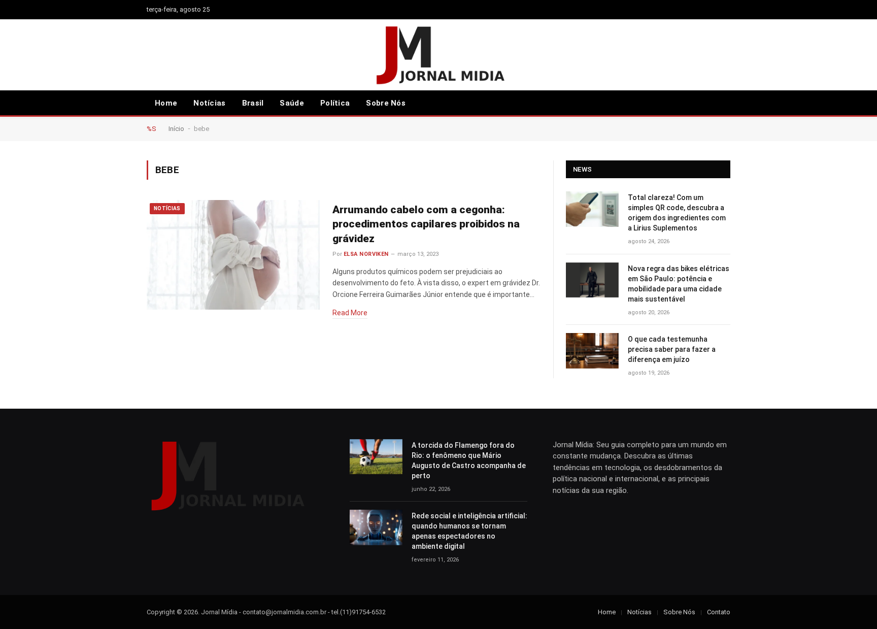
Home (166, 103)
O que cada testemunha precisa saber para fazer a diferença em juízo (672, 349)
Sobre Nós (386, 103)
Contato (718, 612)
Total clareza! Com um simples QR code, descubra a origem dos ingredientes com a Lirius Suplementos (677, 212)
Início (176, 129)
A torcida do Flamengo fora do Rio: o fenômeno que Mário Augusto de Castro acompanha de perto (469, 460)
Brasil (253, 103)
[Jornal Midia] (439, 54)
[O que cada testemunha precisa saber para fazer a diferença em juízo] (592, 350)
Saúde (292, 103)
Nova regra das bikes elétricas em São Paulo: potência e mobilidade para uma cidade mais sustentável (678, 283)
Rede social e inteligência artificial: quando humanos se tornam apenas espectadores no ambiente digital (469, 531)
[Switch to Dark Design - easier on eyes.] (725, 103)
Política (335, 103)
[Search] (710, 103)
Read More (349, 313)
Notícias (209, 103)
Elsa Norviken (366, 254)
